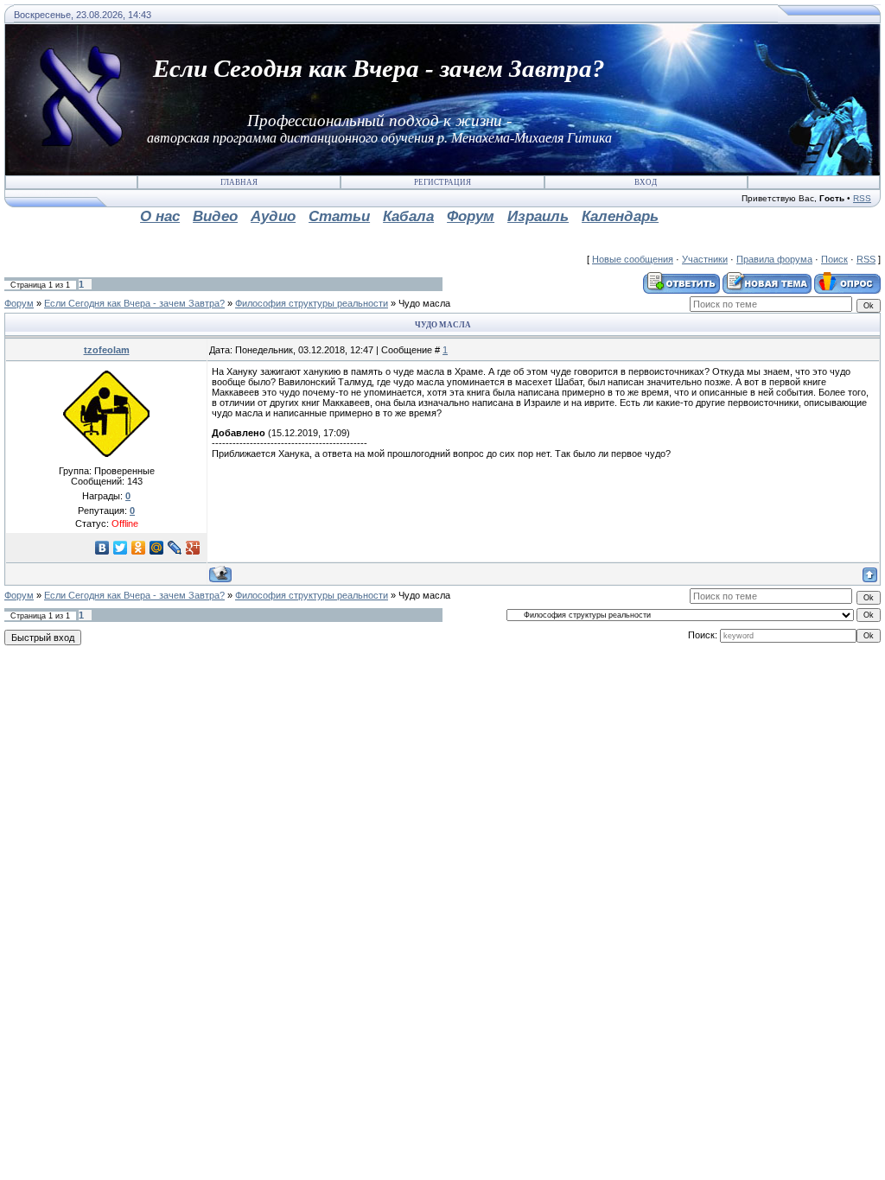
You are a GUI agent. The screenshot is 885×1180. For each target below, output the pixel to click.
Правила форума (774, 259)
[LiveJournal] (175, 547)
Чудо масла (424, 303)
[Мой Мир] (157, 547)
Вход (645, 182)
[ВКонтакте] (102, 547)
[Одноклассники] (139, 547)
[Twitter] (120, 547)
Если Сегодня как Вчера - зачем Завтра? (134, 303)
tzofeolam (107, 350)
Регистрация (442, 182)
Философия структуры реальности (311, 303)
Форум (19, 303)
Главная (239, 182)
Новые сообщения (632, 259)
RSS (862, 198)
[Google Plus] (193, 547)
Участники (705, 259)
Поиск (834, 259)
